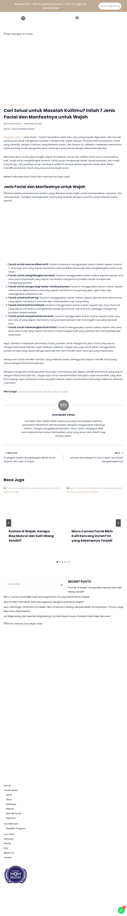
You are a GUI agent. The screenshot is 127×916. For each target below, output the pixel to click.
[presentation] (32, 505)
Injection (11, 818)
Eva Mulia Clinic (14, 123)
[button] (77, 17)
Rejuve (10, 808)
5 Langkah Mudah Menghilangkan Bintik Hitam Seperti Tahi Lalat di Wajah (30, 457)
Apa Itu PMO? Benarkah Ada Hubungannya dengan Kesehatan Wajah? (44, 601)
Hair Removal (13, 813)
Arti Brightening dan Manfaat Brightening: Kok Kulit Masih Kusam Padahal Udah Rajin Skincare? (57, 616)
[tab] (57, 562)
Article (7, 843)
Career (8, 857)
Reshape (11, 804)
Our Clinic (9, 834)
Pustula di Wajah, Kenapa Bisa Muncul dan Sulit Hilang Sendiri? (31, 536)
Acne (9, 794)
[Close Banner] (123, 6)
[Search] (61, 585)
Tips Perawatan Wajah (14, 105)
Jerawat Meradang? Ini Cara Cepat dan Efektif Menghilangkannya (96, 457)
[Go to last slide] (8, 523)
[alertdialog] (63, 6)
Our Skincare (11, 823)
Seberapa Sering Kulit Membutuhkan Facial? (43, 391)
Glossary (9, 838)
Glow (9, 799)
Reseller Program (16, 828)
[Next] (118, 523)
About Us (9, 852)
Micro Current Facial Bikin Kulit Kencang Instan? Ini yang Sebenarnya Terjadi (92, 536)
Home (7, 785)
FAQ (6, 848)
